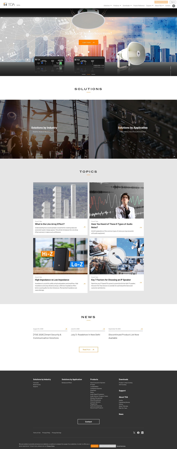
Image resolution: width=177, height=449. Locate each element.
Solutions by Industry (42, 379)
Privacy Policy (50, 446)
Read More (86, 349)
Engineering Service (124, 402)
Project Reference (139, 5)
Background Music (67, 382)
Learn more (86, 42)
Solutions (107, 5)
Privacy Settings (56, 432)
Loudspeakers (94, 386)
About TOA (158, 5)
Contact (167, 5)
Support (122, 390)
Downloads (123, 379)
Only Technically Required (107, 446)
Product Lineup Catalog (125, 382)
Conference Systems (96, 388)
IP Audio (92, 384)
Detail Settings (121, 446)
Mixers (92, 392)
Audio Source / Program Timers (99, 396)
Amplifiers (93, 390)
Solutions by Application (72, 379)
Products (116, 5)
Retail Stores (37, 384)
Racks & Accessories (96, 406)
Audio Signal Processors (97, 394)
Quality (121, 400)
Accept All (95, 446)
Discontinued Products (96, 408)
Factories (36, 382)
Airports (35, 386)
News (121, 414)
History (121, 404)
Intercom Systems (95, 402)
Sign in (173, 2)
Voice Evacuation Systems (97, 382)
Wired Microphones (95, 400)
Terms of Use (36, 432)
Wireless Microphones (96, 398)
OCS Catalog (122, 384)
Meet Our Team (123, 408)
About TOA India (123, 406)
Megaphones (93, 404)
